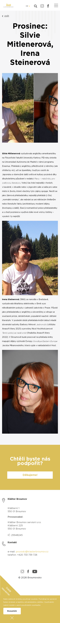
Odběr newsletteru (6, 591)
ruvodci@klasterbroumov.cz (32, 552)
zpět (6, 15)
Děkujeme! (30, 475)
